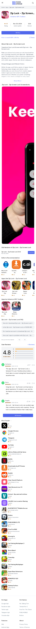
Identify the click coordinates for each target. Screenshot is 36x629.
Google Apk (5, 603)
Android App (5, 627)
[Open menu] (2, 3)
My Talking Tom (24, 603)
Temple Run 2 (23, 606)
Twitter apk (4, 609)
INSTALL (18, 33)
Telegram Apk (5, 612)
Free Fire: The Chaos (25, 609)
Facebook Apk (5, 606)
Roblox (21, 615)
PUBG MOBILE (23, 612)
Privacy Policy (23, 624)
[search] (33, 3)
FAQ (2, 624)
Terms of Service (24, 627)
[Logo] (17, 3)
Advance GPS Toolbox (17, 17)
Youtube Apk (5, 615)
